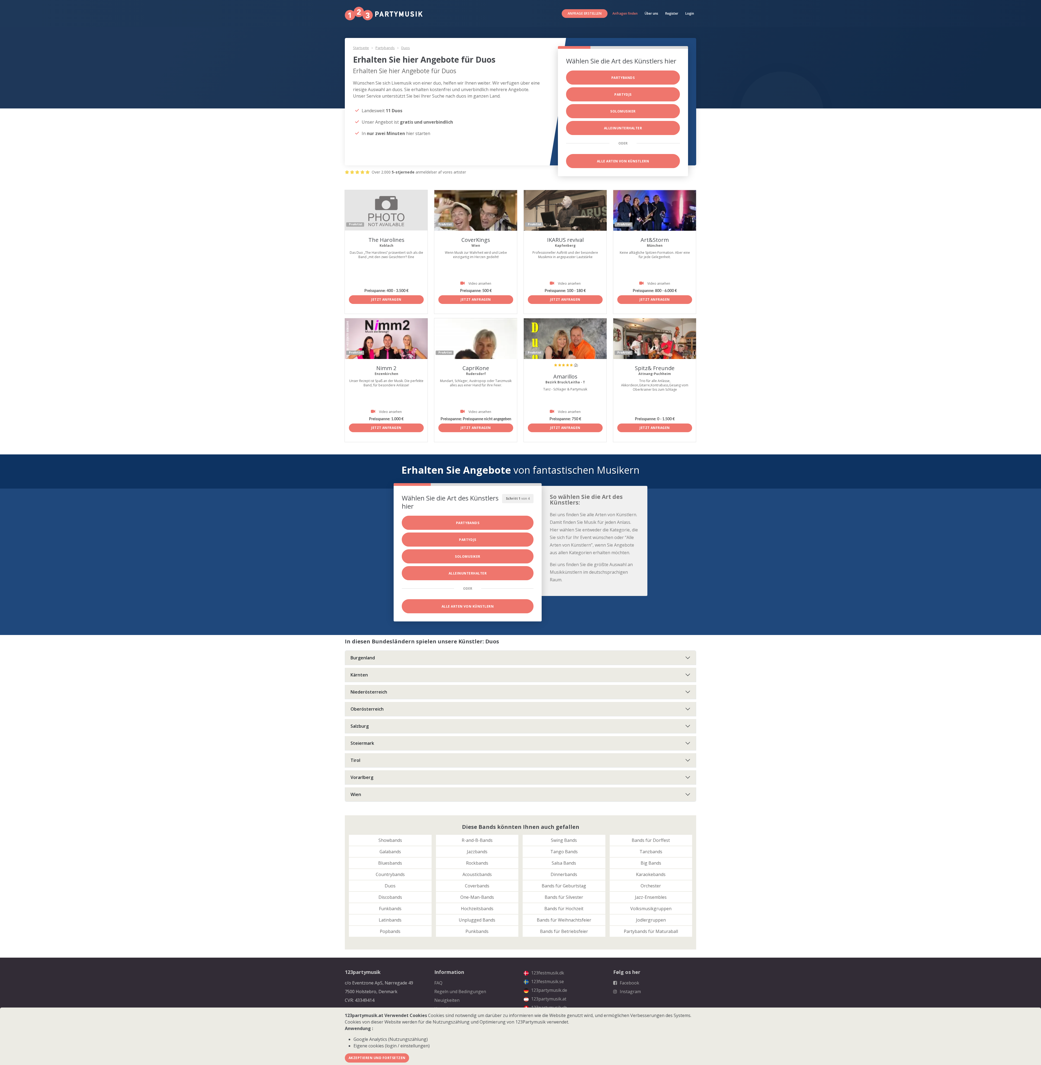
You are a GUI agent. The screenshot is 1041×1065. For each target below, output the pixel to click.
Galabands (390, 852)
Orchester (651, 886)
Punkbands (477, 931)
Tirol (355, 760)
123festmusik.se (547, 981)
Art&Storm (655, 239)
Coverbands (477, 886)
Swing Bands (564, 840)
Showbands (390, 840)
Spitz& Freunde (654, 368)
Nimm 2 (386, 368)
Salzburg (360, 726)
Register (671, 13)
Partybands (385, 47)
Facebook (629, 983)
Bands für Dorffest (651, 840)
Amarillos (565, 376)
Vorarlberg (362, 777)
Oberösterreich (367, 709)
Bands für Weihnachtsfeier (564, 920)
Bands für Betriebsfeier (564, 931)
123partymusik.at (548, 999)
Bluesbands (390, 863)
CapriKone (475, 368)
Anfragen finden (625, 13)
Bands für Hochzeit (563, 909)
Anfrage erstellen (585, 13)
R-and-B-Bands (477, 840)
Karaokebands (651, 874)
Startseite (361, 47)
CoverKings (475, 239)
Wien (356, 794)
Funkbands (390, 909)
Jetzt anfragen (386, 299)
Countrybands (390, 874)
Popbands (390, 931)
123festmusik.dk (547, 973)
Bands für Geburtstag (564, 886)
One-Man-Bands (477, 897)
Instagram (630, 992)
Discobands (390, 897)
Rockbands (477, 863)
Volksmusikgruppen (650, 909)
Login (689, 13)
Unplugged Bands (477, 920)
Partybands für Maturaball (651, 931)
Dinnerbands (564, 874)
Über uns (651, 13)
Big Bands (651, 863)
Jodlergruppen (651, 920)
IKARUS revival (565, 239)
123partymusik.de (548, 990)
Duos (405, 47)
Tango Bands (564, 852)
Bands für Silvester (564, 897)
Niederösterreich (369, 692)
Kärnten (359, 675)
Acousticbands (477, 874)
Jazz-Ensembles (651, 897)
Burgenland (363, 658)
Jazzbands (477, 852)
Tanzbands (651, 852)
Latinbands (390, 920)
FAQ (438, 983)
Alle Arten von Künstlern (623, 161)
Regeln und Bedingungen (460, 992)
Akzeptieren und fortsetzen (377, 1058)
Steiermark (362, 743)
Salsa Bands (564, 863)
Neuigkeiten (447, 1000)
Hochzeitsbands (477, 909)
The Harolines (386, 239)
